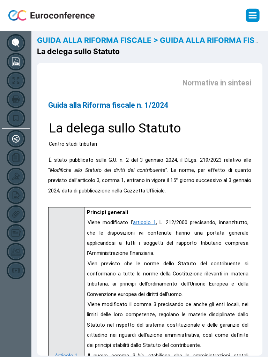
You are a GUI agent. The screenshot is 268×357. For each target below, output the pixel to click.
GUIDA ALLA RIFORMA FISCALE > (98, 40)
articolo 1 (144, 222)
